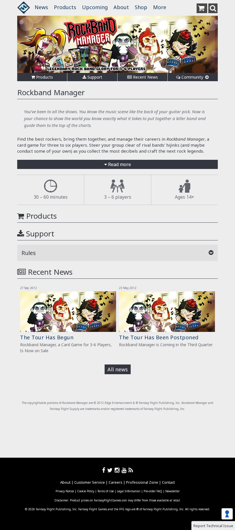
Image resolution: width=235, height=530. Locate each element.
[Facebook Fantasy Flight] (104, 470)
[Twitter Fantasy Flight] (111, 470)
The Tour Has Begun (46, 337)
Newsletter (172, 491)
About (121, 7)
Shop (141, 7)
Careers (115, 482)
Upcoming (95, 7)
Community (192, 77)
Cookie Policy (85, 491)
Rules (28, 253)
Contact (168, 482)
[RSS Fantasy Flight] (130, 470)
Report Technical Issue (213, 525)
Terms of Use (105, 491)
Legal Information (128, 491)
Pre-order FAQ (153, 491)
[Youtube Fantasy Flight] (125, 470)
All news (117, 369)
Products (65, 7)
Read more (119, 164)
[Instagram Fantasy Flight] (118, 470)
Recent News (145, 77)
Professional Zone (142, 482)
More (159, 7)
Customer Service (89, 482)
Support (94, 77)
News (41, 7)
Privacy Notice (65, 491)
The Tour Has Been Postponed (159, 337)
